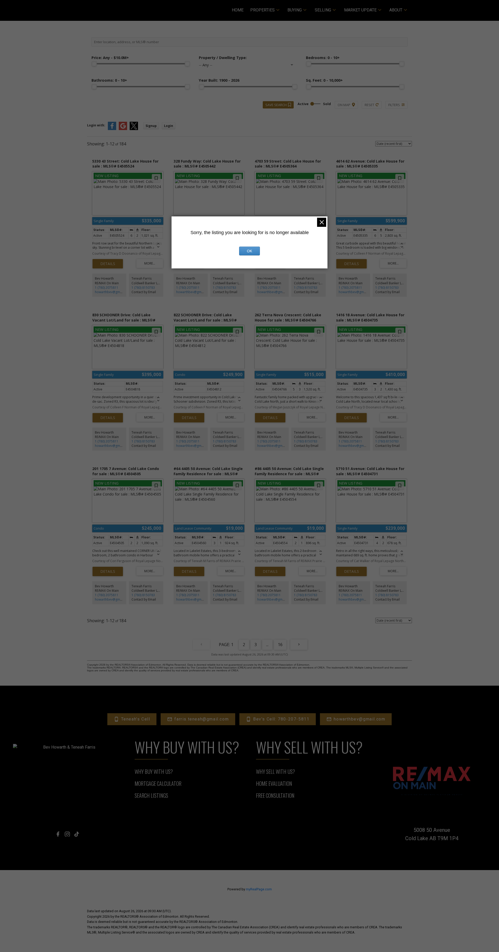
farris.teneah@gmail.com (201, 719)
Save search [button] (276, 104)
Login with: (96, 125)
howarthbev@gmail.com (113, 292)
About (395, 10)
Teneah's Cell (135, 719)
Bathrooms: (109, 80)
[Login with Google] (123, 129)
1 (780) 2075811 (106, 287)
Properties (262, 10)
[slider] (94, 63)
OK (249, 251)
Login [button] (168, 126)
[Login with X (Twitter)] (134, 129)
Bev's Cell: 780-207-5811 (281, 719)
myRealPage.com (259, 889)
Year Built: (219, 80)
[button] (132, 719)
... (267, 644)
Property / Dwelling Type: (223, 57)
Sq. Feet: (324, 80)
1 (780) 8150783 (143, 287)
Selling (323, 10)
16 (280, 644)
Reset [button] (369, 104)
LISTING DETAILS (108, 263)
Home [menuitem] (238, 10)
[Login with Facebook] (112, 129)
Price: (110, 57)
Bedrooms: (323, 57)
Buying (294, 10)
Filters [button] (394, 104)
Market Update (360, 10)
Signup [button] (151, 126)
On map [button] (344, 104)
